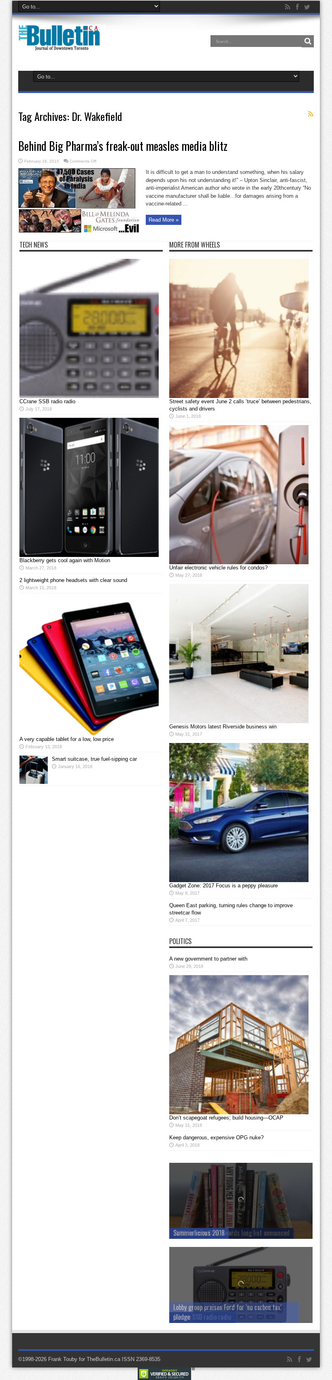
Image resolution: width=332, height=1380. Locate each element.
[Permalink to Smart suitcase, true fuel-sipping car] (33, 782)
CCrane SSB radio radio (47, 401)
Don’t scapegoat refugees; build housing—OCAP (226, 1118)
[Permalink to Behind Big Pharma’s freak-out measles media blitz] (79, 231)
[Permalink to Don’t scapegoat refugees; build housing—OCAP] (239, 1112)
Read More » (164, 220)
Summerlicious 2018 (199, 1233)
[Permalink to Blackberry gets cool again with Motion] (89, 555)
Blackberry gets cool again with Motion (64, 560)
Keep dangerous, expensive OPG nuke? (216, 1137)
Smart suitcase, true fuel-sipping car (94, 759)
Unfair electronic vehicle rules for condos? (218, 568)
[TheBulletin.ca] (61, 45)
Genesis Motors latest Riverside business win (223, 727)
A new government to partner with (208, 959)
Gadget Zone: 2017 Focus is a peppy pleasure (223, 886)
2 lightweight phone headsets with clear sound (73, 580)
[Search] (308, 41)
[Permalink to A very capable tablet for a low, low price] (89, 734)
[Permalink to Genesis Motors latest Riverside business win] (239, 721)
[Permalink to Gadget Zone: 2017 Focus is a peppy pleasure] (239, 880)
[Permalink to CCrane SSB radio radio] (89, 396)
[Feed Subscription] (310, 114)
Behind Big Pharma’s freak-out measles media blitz (123, 146)
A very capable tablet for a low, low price (66, 739)
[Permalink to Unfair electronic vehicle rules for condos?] (239, 562)
